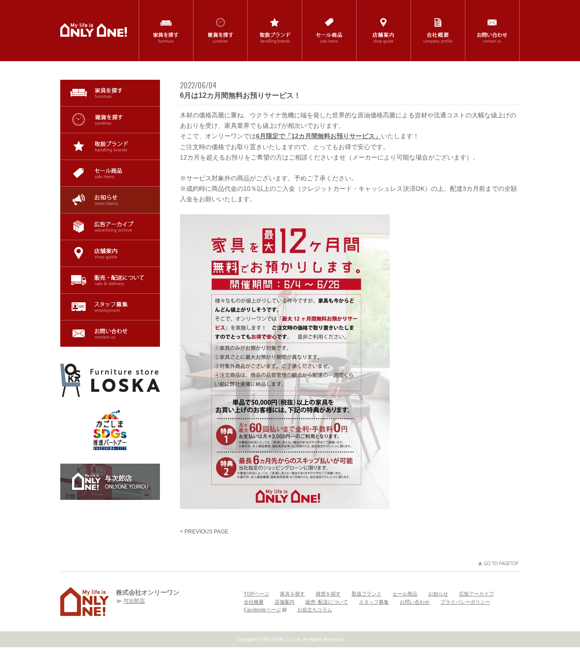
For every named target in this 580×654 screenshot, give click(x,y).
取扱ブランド (110, 146)
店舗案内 (110, 253)
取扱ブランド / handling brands (275, 30)
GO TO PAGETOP (498, 563)
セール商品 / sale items (329, 30)
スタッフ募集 (110, 307)
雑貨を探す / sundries (220, 30)
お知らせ (110, 200)
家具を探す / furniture (166, 30)
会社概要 (254, 602)
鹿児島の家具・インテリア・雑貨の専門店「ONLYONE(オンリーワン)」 (93, 30)
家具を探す (110, 93)
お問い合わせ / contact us (492, 30)
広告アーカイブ (110, 226)
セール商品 (110, 173)
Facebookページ (262, 609)
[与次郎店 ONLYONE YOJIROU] (110, 482)
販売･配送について (110, 280)
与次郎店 (134, 601)
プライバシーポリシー (465, 602)
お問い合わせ (110, 333)
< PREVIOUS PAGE (204, 531)
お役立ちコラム (314, 609)
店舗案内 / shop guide (384, 30)
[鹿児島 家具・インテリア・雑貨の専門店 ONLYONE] (84, 601)
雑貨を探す (110, 120)
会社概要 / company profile (438, 30)
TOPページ (256, 593)
